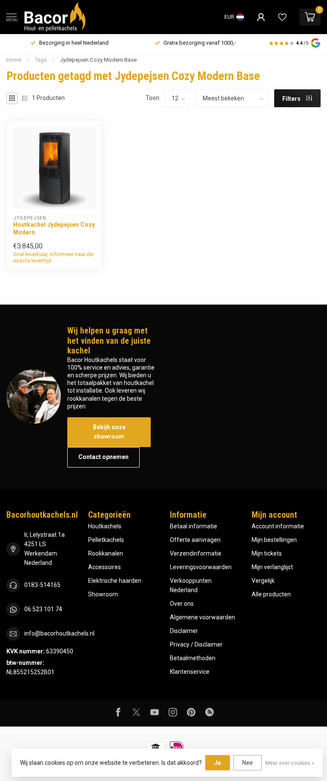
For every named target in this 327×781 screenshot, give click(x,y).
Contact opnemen (103, 456)
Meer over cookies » (289, 763)
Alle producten (271, 594)
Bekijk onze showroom (109, 432)
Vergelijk (263, 580)
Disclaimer (184, 630)
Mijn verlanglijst (272, 567)
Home (13, 60)
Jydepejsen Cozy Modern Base (98, 60)
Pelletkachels (106, 539)
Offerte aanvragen (195, 539)
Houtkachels (104, 526)
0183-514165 (42, 584)
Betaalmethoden (192, 658)
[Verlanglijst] (282, 17)
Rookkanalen (105, 553)
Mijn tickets (267, 553)
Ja (217, 762)
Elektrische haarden (114, 580)
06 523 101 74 (43, 609)
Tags (40, 60)
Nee (247, 762)
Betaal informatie (193, 526)
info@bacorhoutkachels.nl (59, 633)
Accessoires (104, 567)
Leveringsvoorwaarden (201, 567)
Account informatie (278, 526)
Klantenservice (189, 671)
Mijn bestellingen (274, 539)
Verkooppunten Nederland (191, 585)
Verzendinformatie (195, 553)
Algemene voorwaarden (202, 617)
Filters (292, 98)
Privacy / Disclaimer (196, 644)
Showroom (103, 594)
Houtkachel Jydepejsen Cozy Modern (54, 228)
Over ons (182, 603)
